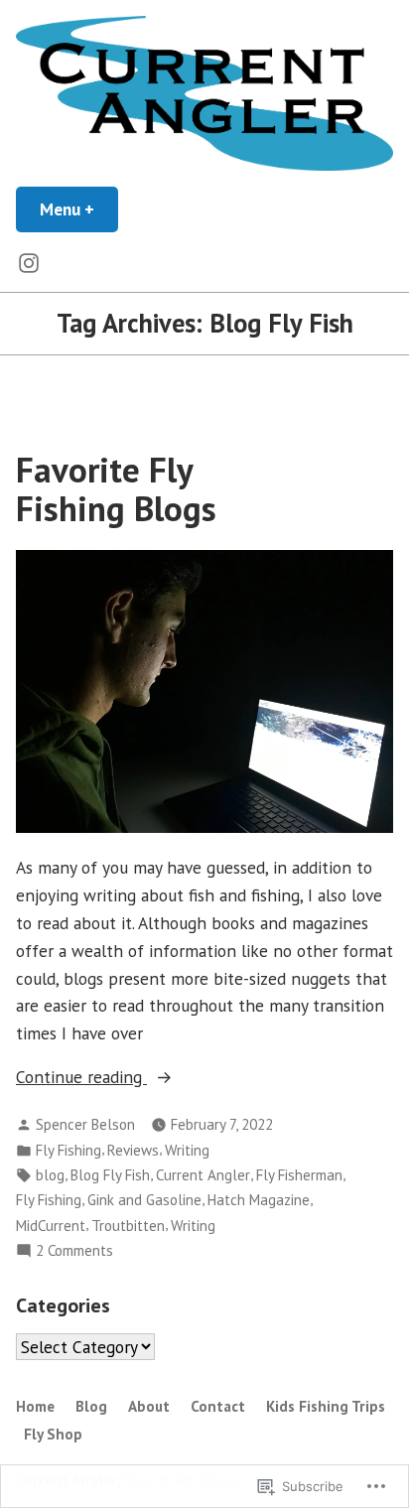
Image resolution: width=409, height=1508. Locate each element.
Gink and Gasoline (144, 1199)
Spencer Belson (85, 1124)
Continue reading (81, 1077)
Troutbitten (128, 1225)
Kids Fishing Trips (325, 1406)
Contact (218, 1406)
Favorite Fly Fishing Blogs (116, 489)
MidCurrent (50, 1225)
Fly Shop (53, 1434)
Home (35, 1406)
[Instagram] (29, 262)
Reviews (133, 1150)
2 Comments (74, 1251)
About (149, 1406)
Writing (187, 1150)
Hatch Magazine (258, 1199)
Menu (79, 209)
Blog (91, 1406)
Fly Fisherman (299, 1174)
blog (50, 1174)
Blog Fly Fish (110, 1174)
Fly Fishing (68, 1150)
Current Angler (203, 1174)
